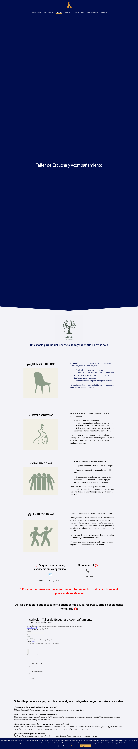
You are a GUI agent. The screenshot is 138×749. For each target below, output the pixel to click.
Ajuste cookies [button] (73, 746)
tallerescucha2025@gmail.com (50, 580)
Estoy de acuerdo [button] (85, 746)
